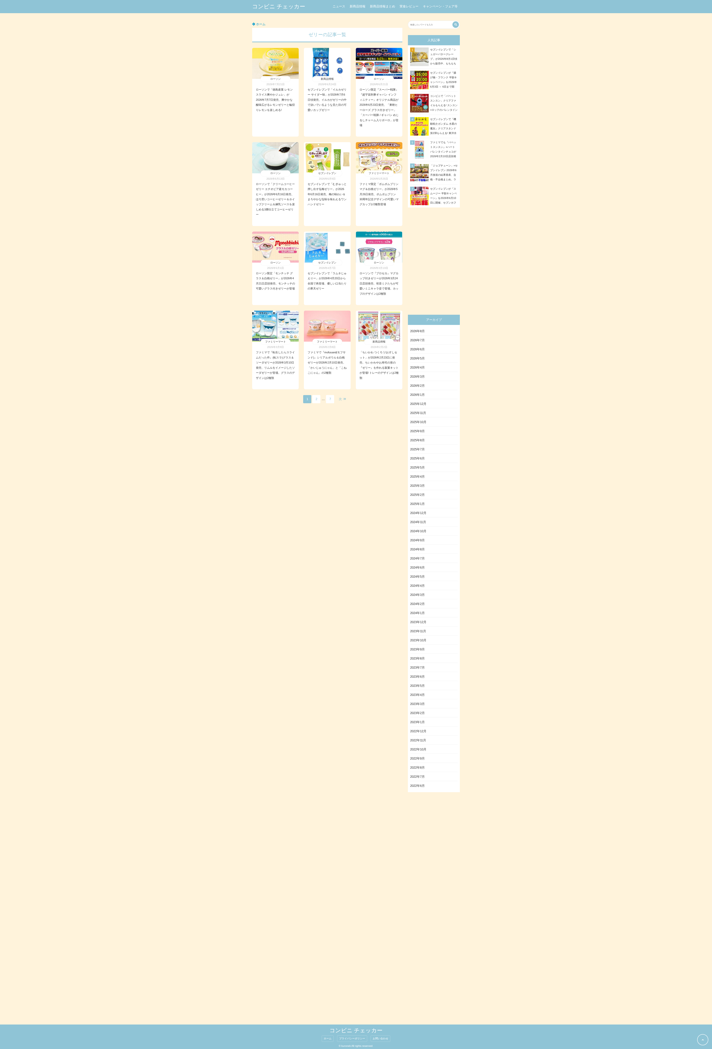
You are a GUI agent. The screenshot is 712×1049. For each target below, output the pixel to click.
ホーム (260, 24)
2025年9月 (417, 431)
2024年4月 (417, 585)
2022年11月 (418, 740)
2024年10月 (418, 531)
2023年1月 (417, 722)
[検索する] (455, 24)
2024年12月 (418, 513)
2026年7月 (417, 340)
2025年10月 (418, 422)
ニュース (339, 6)
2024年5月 (417, 576)
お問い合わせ (380, 1038)
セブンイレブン (327, 173)
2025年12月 (418, 404)
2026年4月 (417, 367)
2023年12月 (418, 622)
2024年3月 (417, 595)
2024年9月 (417, 540)
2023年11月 (418, 631)
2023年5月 (417, 686)
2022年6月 (417, 786)
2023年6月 (417, 676)
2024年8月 (417, 549)
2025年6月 (417, 458)
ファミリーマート (379, 173)
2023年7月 (417, 667)
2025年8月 (417, 440)
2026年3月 (417, 376)
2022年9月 (417, 758)
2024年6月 (417, 567)
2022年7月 (417, 776)
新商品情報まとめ (382, 6)
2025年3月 (417, 485)
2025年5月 (417, 467)
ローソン (275, 78)
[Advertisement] (435, 260)
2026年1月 (417, 395)
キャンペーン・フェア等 (440, 6)
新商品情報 (357, 6)
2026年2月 (417, 385)
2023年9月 (417, 649)
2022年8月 (417, 767)
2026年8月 (417, 331)
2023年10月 (418, 640)
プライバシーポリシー (352, 1038)
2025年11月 (418, 413)
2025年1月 (417, 504)
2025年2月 (417, 495)
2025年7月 (417, 449)
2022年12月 (418, 731)
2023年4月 (417, 695)
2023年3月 (417, 704)
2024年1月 (417, 613)
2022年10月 (418, 749)
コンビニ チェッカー (278, 6)
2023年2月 (417, 713)
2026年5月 (417, 358)
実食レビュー (409, 6)
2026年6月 (417, 349)
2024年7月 (417, 558)
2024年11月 (418, 522)
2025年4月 (417, 476)
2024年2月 (417, 604)
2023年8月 (417, 658)
